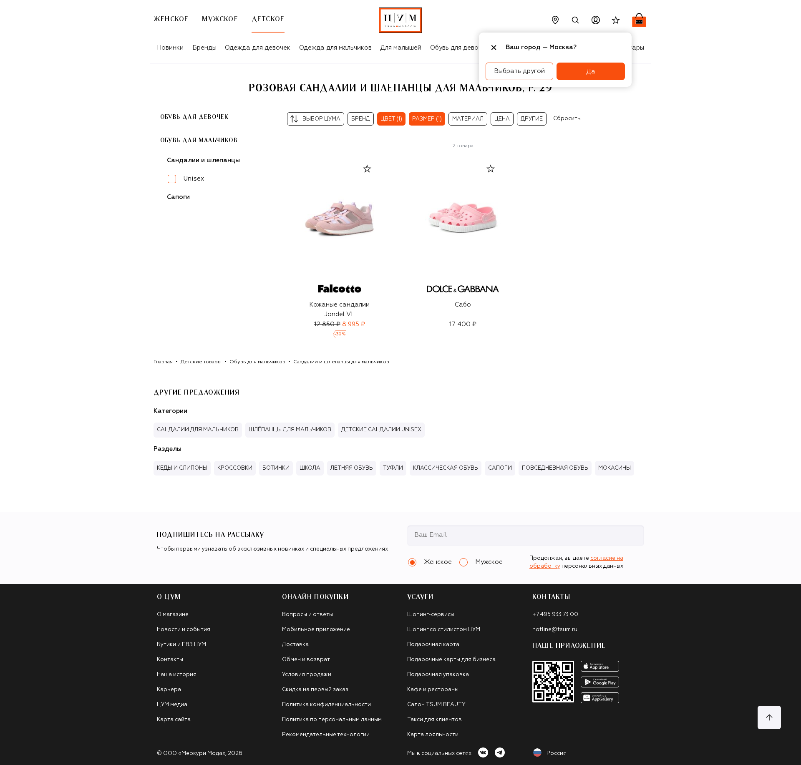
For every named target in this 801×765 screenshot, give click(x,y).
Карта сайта (174, 719)
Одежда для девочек (257, 48)
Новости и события (183, 629)
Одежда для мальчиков (335, 48)
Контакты (170, 659)
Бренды (204, 48)
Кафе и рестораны (432, 689)
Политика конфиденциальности (326, 704)
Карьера (169, 689)
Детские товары (201, 362)
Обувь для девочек (459, 48)
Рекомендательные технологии (326, 734)
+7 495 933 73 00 (555, 614)
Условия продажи (306, 674)
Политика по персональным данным (332, 719)
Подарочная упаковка (438, 674)
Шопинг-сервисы (430, 614)
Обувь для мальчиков (198, 140)
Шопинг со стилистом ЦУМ (443, 629)
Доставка (295, 644)
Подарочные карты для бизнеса (451, 659)
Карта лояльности (432, 734)
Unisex (194, 178)
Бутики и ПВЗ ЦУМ (181, 644)
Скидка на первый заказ (315, 689)
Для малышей (400, 48)
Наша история (176, 674)
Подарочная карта (433, 644)
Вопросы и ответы (307, 614)
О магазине (173, 614)
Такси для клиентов (434, 719)
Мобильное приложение (316, 629)
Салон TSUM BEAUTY (436, 704)
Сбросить (567, 118)
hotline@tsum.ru (554, 629)
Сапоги (178, 197)
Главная (163, 362)
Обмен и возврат (306, 659)
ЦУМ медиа (172, 704)
